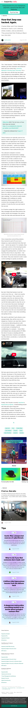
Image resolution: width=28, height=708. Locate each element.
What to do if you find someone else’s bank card (14, 559)
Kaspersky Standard (5, 633)
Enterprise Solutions (6, 668)
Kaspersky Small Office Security (7, 646)
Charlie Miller (19, 428)
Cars (13, 428)
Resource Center (19, 692)
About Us (7, 692)
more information (22, 702)
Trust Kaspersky (10, 693)
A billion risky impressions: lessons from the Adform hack (14, 583)
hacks (21, 430)
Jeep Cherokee (7, 432)
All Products (3, 650)
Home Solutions (5, 630)
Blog (15, 692)
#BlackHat (6, 122)
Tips (15, 532)
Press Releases (4, 693)
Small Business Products (7, 643)
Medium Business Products (7, 653)
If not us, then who (8, 491)
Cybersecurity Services (6, 674)
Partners (11, 692)
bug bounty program (7, 404)
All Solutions (4, 640)
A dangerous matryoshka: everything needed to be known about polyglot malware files (14, 608)
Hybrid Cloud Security (6, 680)
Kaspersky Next (4, 657)
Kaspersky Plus (4, 635)
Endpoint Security (5, 678)
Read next (5, 487)
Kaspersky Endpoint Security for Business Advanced (12, 663)
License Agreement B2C (20, 687)
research (15, 432)
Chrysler (15, 430)
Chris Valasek (8, 430)
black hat (5, 15)
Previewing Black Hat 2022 (7, 481)
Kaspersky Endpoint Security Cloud (8, 648)
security (21, 432)
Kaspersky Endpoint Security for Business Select (11, 661)
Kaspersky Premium (5, 638)
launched (21, 402)
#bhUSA (19, 126)
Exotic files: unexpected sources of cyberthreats (14, 537)
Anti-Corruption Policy (11, 687)
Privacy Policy (4, 687)
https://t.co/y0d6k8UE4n (10, 126)
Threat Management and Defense (8, 676)
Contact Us (3, 692)
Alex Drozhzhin (7, 40)
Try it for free (14, 12)
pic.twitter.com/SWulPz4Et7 (10, 128)
